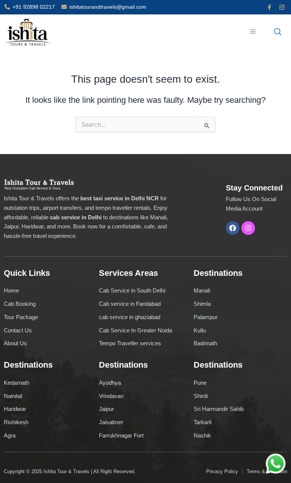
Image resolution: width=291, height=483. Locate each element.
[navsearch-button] (277, 32)
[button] (253, 32)
